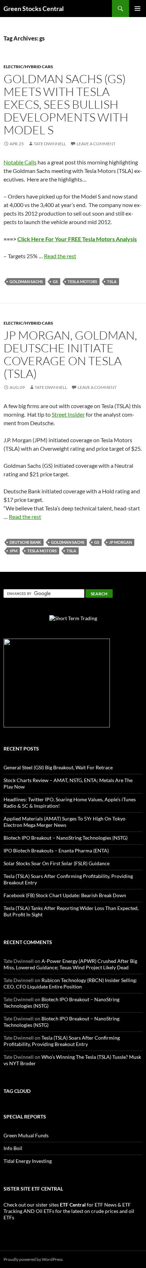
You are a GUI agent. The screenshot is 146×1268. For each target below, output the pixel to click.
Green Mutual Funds (26, 1135)
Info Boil (13, 1148)
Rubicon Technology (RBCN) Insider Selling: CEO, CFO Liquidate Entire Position (70, 983)
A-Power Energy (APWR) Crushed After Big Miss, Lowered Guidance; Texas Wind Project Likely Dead (70, 964)
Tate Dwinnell (50, 143)
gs (55, 281)
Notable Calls (20, 162)
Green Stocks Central (34, 8)
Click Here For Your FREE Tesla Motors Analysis (77, 238)
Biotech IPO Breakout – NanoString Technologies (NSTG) (66, 838)
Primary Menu (137, 8)
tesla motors (82, 281)
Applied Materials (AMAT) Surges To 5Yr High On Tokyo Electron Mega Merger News (64, 821)
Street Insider (68, 414)
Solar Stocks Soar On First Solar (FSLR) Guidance (57, 863)
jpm (13, 550)
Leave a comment (96, 143)
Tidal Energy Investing (28, 1161)
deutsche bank (25, 542)
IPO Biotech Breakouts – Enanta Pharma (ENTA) (56, 850)
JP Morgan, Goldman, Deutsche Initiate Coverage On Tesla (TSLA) (70, 354)
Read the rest (60, 256)
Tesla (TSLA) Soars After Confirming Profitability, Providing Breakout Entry (62, 1041)
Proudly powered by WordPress (33, 1259)
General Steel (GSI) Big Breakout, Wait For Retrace (58, 767)
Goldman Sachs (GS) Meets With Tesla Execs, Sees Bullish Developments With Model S (66, 104)
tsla (112, 281)
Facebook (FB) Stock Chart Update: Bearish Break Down (65, 895)
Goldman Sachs (26, 281)
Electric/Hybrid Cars (28, 66)
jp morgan (120, 542)
